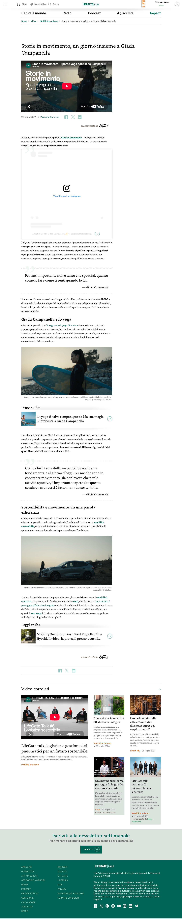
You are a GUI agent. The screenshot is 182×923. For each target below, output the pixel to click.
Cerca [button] (56, 4)
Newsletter (40, 4)
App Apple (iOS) (29, 876)
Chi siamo (63, 876)
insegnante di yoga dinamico (62, 325)
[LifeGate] (91, 4)
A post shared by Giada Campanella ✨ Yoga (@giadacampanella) (62, 234)
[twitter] (101, 906)
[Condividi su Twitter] (73, 117)
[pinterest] (107, 906)
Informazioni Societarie (71, 893)
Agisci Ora (125, 13)
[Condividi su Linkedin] (79, 117)
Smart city (135, 750)
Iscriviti (88, 849)
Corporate (27, 898)
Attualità (26, 867)
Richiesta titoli (29, 893)
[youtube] (119, 906)
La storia (63, 880)
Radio (67, 13)
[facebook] (95, 906)
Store (24, 4)
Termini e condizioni (68, 898)
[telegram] (136, 906)
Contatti (62, 871)
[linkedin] (130, 906)
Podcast (94, 13)
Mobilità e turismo (30, 764)
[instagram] (124, 906)
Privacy (62, 889)
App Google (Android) (33, 880)
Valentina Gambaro (49, 117)
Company (62, 867)
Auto (97, 809)
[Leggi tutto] (159, 689)
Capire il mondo (33, 13)
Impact (155, 13)
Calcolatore (28, 902)
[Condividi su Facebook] (66, 117)
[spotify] (113, 906)
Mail (60, 884)
